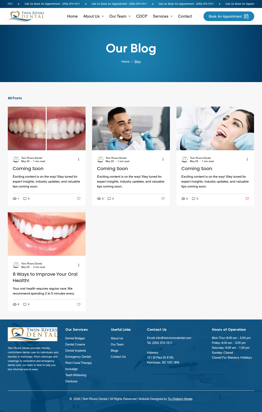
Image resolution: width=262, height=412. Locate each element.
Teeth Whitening (75, 375)
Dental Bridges (75, 338)
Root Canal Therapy (78, 363)
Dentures (71, 381)
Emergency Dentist (78, 356)
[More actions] (80, 159)
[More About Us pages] (103, 16)
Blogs (114, 350)
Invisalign (71, 369)
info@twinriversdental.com (173, 338)
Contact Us (118, 356)
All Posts (15, 98)
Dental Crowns (75, 344)
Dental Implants (75, 350)
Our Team (117, 344)
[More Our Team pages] (130, 16)
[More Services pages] (172, 16)
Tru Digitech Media (180, 399)
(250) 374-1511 (162, 342)
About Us (117, 338)
